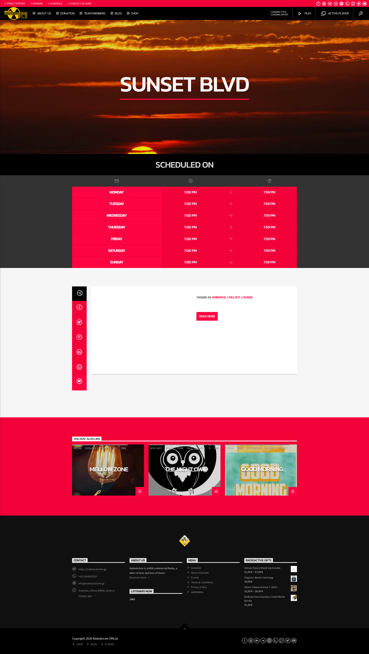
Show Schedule (200, 572)
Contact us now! (80, 3)
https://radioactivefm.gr (92, 569)
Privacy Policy (199, 587)
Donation (67, 13)
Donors (38, 3)
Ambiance (219, 297)
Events (195, 577)
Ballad (78, 448)
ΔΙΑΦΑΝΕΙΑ (197, 592)
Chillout (233, 297)
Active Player (338, 13)
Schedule (56, 3)
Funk (180, 448)
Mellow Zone (109, 469)
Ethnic (104, 448)
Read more (207, 316)
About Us (44, 13)
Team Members (95, 13)
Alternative (254, 448)
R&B (123, 448)
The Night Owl (185, 469)
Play (307, 13)
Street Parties (15, 3)
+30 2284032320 (88, 576)
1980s (240, 448)
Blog (118, 13)
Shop (134, 13)
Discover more (138, 577)
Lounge (246, 297)
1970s (230, 448)
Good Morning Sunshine (262, 472)
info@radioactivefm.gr (92, 583)
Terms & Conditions (202, 582)
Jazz (115, 448)
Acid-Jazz (156, 448)
